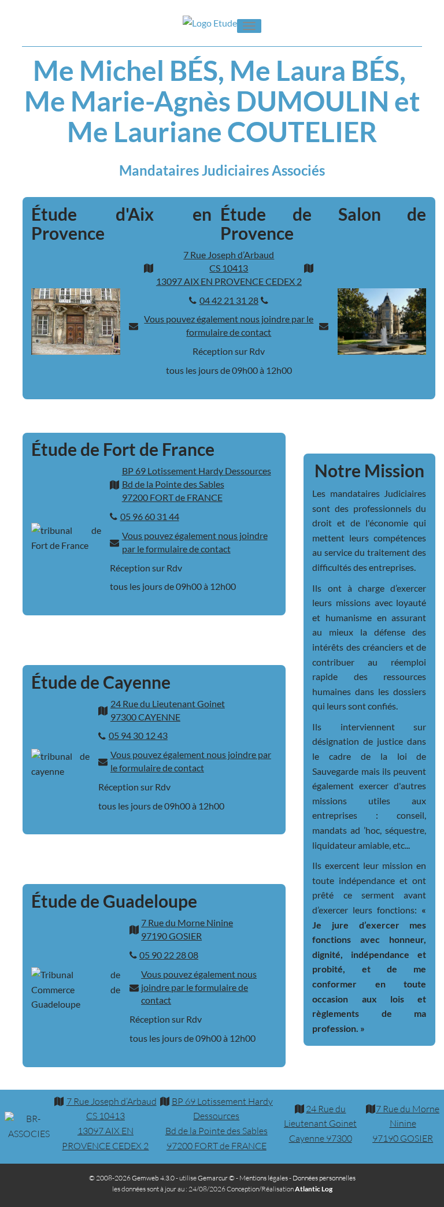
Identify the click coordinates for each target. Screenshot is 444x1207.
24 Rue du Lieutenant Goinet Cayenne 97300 (320, 1123)
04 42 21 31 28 (228, 300)
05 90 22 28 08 (168, 954)
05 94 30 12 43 (138, 735)
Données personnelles (324, 1177)
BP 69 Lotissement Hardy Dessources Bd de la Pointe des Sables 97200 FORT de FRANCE (196, 484)
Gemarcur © (216, 1177)
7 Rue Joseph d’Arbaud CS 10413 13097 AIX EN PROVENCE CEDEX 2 (229, 268)
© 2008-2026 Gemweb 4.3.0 (132, 1177)
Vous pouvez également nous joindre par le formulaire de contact (228, 325)
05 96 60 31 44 (149, 516)
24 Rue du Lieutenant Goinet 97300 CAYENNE (167, 710)
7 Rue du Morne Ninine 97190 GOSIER (187, 929)
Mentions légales (263, 1177)
